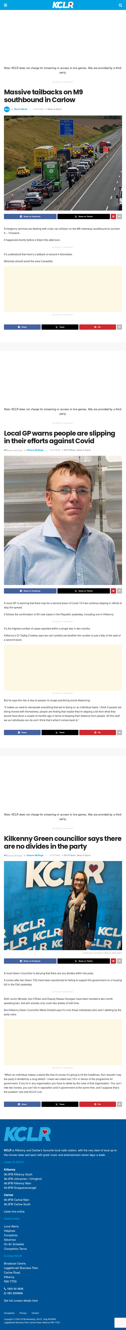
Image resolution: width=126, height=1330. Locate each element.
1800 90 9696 (14, 1288)
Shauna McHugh (35, 449)
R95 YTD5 (10, 1281)
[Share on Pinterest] (113, 216)
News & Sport (55, 109)
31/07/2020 (38, 109)
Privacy (23, 1312)
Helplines (9, 1231)
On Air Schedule (14, 1244)
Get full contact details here (21, 1300)
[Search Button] (120, 5)
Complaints (11, 1235)
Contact (35, 1312)
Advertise (10, 1239)
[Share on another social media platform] (119, 216)
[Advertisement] (63, 38)
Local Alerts (11, 1226)
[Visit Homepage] (63, 5)
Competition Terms (15, 1249)
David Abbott (20, 109)
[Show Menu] (5, 5)
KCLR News (70, 449)
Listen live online (14, 1211)
